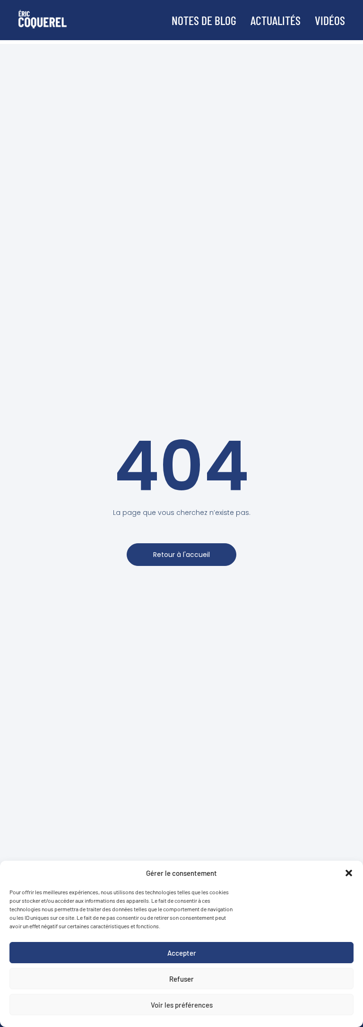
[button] (349, 873)
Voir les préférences (182, 1005)
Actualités (276, 20)
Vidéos (330, 20)
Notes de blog (204, 20)
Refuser (181, 979)
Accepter (181, 953)
